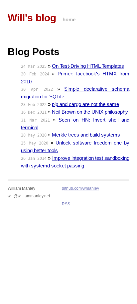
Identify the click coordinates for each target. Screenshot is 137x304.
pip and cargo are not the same (85, 104)
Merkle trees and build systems (86, 135)
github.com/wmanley (80, 188)
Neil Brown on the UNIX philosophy (90, 112)
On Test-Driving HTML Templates (88, 66)
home (69, 19)
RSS (66, 204)
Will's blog (32, 17)
